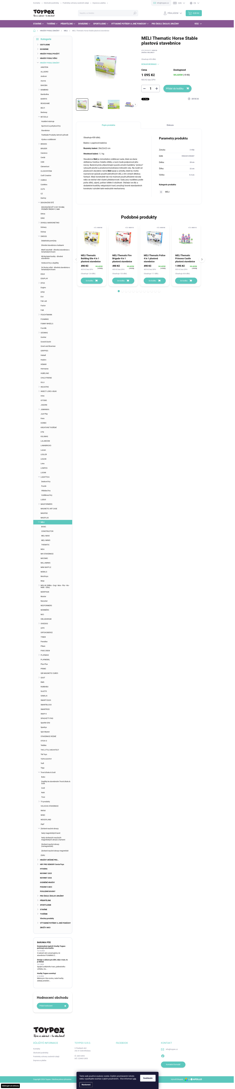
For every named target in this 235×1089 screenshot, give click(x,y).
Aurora (43, 81)
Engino (43, 288)
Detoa (43, 214)
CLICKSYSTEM (46, 171)
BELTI (43, 108)
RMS (42, 682)
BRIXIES (44, 144)
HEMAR (44, 364)
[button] (119, 291)
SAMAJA (44, 696)
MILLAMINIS (45, 563)
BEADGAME (45, 103)
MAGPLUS (45, 518)
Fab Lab (44, 301)
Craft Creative (46, 175)
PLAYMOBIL (45, 660)
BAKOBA (44, 85)
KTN (42, 432)
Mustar (43, 596)
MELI (43, 522)
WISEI (43, 815)
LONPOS (44, 468)
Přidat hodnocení (45, 1006)
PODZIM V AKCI (46, 887)
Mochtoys (44, 576)
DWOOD (44, 236)
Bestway (44, 112)
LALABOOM (45, 441)
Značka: (147, 52)
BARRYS (44, 99)
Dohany (44, 227)
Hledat (134, 13)
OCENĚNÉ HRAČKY (47, 882)
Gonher (43, 337)
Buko (43, 777)
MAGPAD (44, 513)
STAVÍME (43, 909)
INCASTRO (45, 387)
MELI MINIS (45, 540)
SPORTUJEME (45, 905)
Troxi (43, 797)
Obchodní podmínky (51, 3)
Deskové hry (45, 482)
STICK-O (44, 741)
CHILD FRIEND (46, 378)
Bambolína (45, 94)
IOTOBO (44, 400)
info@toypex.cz (172, 1049)
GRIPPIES (44, 351)
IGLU (42, 382)
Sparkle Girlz (45, 723)
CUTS (43, 189)
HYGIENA (43, 869)
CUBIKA (44, 180)
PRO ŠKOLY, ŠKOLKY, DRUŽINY (52, 896)
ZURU (43, 855)
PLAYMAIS (45, 655)
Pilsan (43, 646)
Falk (42, 310)
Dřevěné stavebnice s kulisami (52, 245)
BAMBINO (44, 90)
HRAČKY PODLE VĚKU (48, 58)
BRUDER (44, 148)
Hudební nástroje (47, 121)
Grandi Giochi (46, 342)
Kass (42, 418)
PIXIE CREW (45, 651)
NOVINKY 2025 (46, 873)
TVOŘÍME (43, 914)
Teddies (43, 745)
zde (134, 1079)
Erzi (42, 297)
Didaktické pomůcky (48, 241)
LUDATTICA (45, 477)
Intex (42, 396)
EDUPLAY (44, 278)
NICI (42, 614)
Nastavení (86, 1084)
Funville (43, 328)
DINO (43, 218)
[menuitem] (38, 23)
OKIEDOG (44, 624)
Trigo (42, 768)
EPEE (43, 292)
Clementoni (45, 167)
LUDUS (43, 500)
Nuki (43, 792)
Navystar (44, 601)
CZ (42, 194)
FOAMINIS (45, 319)
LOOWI (43, 473)
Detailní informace (149, 64)
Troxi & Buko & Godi (48, 772)
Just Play (44, 414)
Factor (43, 306)
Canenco (44, 153)
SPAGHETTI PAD (47, 718)
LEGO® (43, 459)
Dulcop (43, 232)
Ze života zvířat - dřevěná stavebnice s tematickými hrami (55, 268)
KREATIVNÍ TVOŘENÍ (49, 427)
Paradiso (44, 642)
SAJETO (44, 691)
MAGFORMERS (46, 504)
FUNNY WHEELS (47, 324)
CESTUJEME (45, 45)
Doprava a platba (99, 3)
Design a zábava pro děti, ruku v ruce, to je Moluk (52, 961)
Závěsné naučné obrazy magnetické (54, 851)
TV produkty (45, 802)
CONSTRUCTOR (47, 531)
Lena (42, 463)
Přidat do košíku (174, 88)
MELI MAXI (45, 536)
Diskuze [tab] (170, 125)
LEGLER (44, 454)
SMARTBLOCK (46, 705)
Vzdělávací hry (46, 495)
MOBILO (44, 572)
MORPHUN (45, 592)
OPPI (43, 628)
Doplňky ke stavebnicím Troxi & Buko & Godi (55, 782)
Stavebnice (45, 130)
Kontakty (36, 3)
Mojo (42, 581)
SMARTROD (45, 709)
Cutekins (44, 185)
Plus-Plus (44, 664)
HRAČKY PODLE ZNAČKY (49, 63)
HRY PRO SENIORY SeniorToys (52, 864)
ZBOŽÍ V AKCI (45, 927)
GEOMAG (44, 333)
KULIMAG (44, 436)
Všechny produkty (47, 918)
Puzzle (43, 486)
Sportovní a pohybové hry (51, 126)
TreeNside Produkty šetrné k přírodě (54, 135)
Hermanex (44, 369)
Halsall (43, 355)
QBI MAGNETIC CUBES (49, 673)
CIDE (42, 162)
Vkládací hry (46, 491)
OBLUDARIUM (46, 619)
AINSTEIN (44, 67)
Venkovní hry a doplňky (50, 263)
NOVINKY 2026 (46, 878)
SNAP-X (44, 714)
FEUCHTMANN (46, 315)
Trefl (42, 763)
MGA (42, 549)
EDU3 (43, 274)
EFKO (43, 283)
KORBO (43, 423)
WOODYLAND (46, 820)
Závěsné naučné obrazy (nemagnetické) (50, 845)
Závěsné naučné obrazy (50, 829)
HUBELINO (45, 373)
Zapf (42, 824)
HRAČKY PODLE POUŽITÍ (49, 54)
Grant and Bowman (48, 346)
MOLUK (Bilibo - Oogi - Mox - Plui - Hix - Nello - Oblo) (55, 586)
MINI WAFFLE (46, 567)
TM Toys (44, 754)
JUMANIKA (45, 409)
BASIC (43, 527)
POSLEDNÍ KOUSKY (47, 891)
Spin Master (45, 732)
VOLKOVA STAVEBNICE (50, 806)
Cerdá (43, 157)
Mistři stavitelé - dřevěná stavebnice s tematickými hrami (55, 251)
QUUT (43, 678)
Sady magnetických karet (50, 833)
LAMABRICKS (46, 445)
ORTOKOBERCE (47, 632)
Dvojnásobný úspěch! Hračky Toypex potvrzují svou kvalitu (51, 947)
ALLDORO (44, 72)
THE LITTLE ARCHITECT (50, 750)
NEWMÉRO (45, 610)
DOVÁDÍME (44, 49)
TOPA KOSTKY (46, 759)
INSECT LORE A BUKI (49, 391)
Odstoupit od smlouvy (10, 1086)
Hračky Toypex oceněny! (46, 973)
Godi (43, 788)
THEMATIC (45, 545)
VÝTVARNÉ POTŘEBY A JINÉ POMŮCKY (55, 923)
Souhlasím (148, 1078)
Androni (44, 76)
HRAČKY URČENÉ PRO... (49, 860)
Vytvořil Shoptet (177, 1079)
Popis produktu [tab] (108, 125)
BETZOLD (44, 117)
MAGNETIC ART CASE (49, 509)
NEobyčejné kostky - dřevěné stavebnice (52, 257)
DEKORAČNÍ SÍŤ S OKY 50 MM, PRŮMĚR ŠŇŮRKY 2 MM (53, 208)
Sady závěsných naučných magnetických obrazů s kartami (53, 839)
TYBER (43, 637)
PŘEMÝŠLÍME (45, 900)
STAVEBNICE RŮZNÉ (48, 736)
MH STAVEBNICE (47, 554)
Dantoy (43, 198)
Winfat (43, 811)
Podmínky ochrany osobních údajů (76, 3)
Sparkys (44, 727)
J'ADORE (44, 405)
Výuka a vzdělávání (48, 139)
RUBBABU (44, 687)
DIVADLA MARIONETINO (50, 223)
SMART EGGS (46, 700)
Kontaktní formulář (173, 1064)
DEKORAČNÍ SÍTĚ (47, 203)
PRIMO (43, 669)
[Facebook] (163, 1055)
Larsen (43, 450)
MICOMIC (44, 558)
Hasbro (43, 360)
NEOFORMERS (46, 605)
